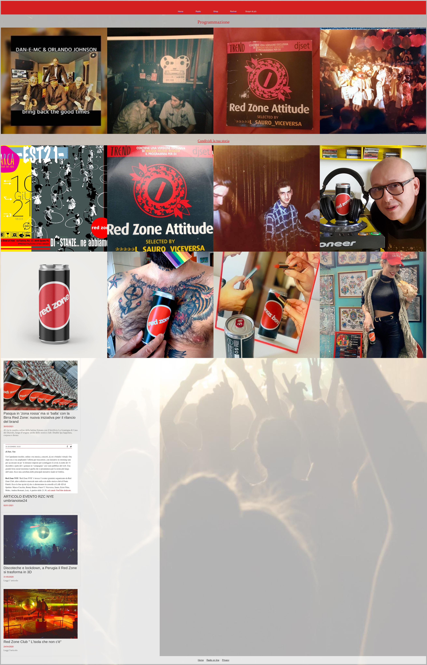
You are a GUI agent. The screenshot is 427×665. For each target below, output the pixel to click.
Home (201, 660)
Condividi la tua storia (213, 141)
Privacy (225, 660)
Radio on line (212, 660)
